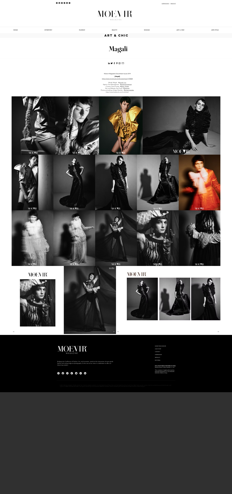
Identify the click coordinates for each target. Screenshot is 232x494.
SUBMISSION (158, 354)
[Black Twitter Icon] (111, 63)
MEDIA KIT (173, 3)
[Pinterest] (62, 3)
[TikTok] (64, 3)
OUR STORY (158, 349)
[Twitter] (76, 373)
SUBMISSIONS (165, 3)
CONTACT (157, 351)
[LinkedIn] (67, 3)
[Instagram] (57, 3)
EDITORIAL (157, 360)
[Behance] (69, 3)
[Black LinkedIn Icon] (109, 63)
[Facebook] (59, 3)
